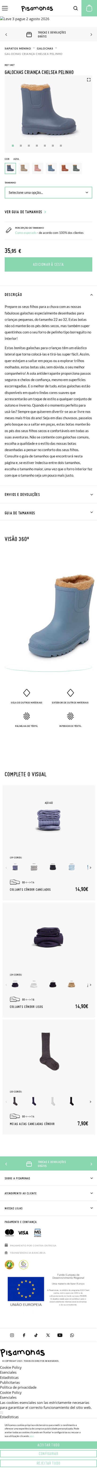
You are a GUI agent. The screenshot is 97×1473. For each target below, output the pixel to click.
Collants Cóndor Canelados (30, 890)
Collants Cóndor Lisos (26, 1007)
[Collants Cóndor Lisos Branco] (34, 984)
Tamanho (10, 182)
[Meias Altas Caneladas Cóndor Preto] (71, 1101)
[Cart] (89, 8)
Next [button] (90, 35)
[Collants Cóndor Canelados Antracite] (53, 867)
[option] (24, 168)
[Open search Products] (75, 8)
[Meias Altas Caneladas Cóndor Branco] (53, 1101)
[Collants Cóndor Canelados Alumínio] (34, 867)
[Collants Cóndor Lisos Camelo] (71, 984)
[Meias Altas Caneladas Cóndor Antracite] (15, 1101)
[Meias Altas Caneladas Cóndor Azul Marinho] (34, 1101)
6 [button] (53, 146)
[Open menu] (5, 8)
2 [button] (21, 146)
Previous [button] (6, 35)
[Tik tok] (35, 1335)
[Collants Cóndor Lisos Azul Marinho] (15, 984)
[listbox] (48, 169)
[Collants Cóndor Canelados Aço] (15, 867)
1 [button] (13, 146)
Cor (12, 159)
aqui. (32, 1436)
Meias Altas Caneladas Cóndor (32, 1124)
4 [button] (37, 146)
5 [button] (45, 146)
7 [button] (61, 146)
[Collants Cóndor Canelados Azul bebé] (71, 867)
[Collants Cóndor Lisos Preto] (53, 984)
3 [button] (29, 146)
